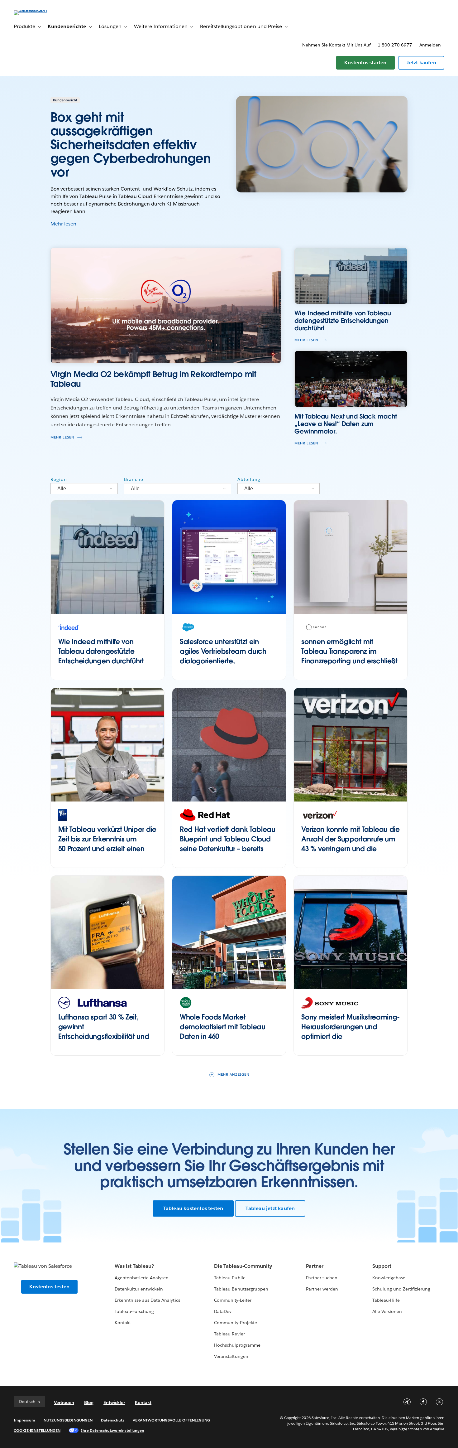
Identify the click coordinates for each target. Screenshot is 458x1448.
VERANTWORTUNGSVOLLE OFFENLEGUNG (171, 1420)
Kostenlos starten (365, 62)
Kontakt (123, 1322)
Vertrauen (64, 1402)
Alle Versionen (387, 1311)
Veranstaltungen (231, 1356)
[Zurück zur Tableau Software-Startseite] (37, 10)
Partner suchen (321, 1278)
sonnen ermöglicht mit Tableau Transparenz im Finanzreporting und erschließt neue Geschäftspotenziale (349, 656)
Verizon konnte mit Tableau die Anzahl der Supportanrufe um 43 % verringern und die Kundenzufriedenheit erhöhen (350, 843)
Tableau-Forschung (134, 1311)
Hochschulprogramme (237, 1345)
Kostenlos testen (49, 1286)
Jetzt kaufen (421, 62)
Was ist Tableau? (134, 1266)
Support (381, 1266)
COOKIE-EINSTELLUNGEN (37, 1430)
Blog (88, 1402)
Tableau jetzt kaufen (270, 1208)
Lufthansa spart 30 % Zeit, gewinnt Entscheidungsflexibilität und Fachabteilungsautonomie (103, 1031)
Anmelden (430, 45)
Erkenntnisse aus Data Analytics (147, 1300)
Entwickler (114, 1402)
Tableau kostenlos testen (193, 1208)
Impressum (24, 1420)
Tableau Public (229, 1278)
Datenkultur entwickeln (139, 1289)
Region (58, 479)
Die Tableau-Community (243, 1266)
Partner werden (322, 1289)
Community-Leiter (232, 1300)
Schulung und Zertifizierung (401, 1289)
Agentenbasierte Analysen (142, 1278)
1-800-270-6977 (395, 45)
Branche (133, 479)
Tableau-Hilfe (386, 1300)
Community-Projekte (235, 1322)
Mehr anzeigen (233, 1074)
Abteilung (248, 479)
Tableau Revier (229, 1334)
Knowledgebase (388, 1278)
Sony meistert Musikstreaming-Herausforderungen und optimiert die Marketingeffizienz (350, 1031)
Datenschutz (112, 1420)
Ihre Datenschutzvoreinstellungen (112, 1430)
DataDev (222, 1311)
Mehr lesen (63, 223)
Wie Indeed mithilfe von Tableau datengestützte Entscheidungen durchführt (101, 651)
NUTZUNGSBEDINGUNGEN (68, 1420)
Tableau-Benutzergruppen (241, 1289)
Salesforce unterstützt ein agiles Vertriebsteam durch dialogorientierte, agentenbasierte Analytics (223, 656)
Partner (314, 1266)
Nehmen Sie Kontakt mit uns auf (336, 45)
